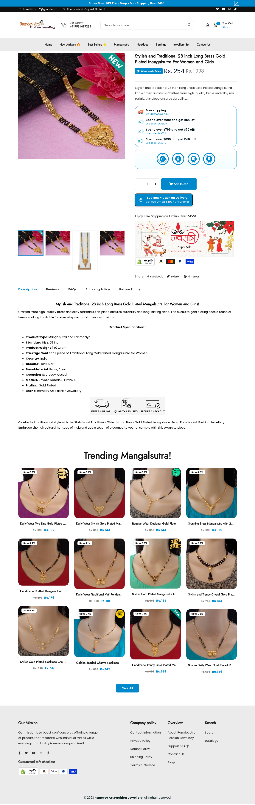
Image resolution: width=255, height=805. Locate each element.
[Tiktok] (235, 9)
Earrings (161, 44)
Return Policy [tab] (129, 289)
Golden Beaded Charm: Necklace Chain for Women (109, 663)
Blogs (171, 762)
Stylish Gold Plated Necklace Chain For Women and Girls (56, 662)
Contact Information (145, 732)
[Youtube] (224, 9)
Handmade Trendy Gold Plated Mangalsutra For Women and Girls (173, 665)
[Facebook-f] (212, 9)
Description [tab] (27, 289)
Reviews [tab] (52, 289)
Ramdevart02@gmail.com (39, 9)
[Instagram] (229, 9)
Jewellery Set (181, 44)
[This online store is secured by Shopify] (145, 261)
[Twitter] (217, 9)
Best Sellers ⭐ (97, 44)
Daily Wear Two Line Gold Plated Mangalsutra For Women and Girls (63, 523)
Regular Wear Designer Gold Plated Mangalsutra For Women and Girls (176, 523)
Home (48, 44)
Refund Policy (140, 749)
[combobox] (147, 25)
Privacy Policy (140, 741)
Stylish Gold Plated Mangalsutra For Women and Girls (166, 594)
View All (127, 688)
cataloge (211, 741)
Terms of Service (142, 765)
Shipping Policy (141, 757)
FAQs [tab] (72, 289)
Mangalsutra (121, 44)
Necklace (142, 44)
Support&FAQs (178, 746)
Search (210, 732)
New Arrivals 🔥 (70, 44)
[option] (71, 106)
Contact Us (203, 44)
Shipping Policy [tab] (98, 289)
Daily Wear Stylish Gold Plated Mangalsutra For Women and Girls (117, 523)
